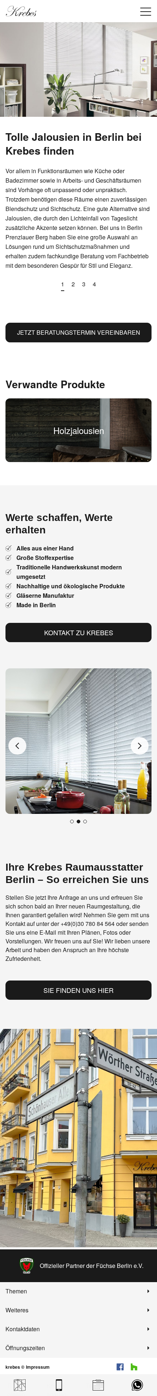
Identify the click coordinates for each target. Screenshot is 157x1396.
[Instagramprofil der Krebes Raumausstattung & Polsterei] (148, 1367)
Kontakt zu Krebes (78, 632)
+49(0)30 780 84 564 (88, 923)
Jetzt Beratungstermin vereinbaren (78, 332)
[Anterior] (17, 746)
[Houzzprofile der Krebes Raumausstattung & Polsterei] (134, 1367)
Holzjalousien (78, 430)
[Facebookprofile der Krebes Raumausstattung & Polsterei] (120, 1367)
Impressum (38, 1367)
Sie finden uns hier (78, 990)
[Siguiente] (140, 746)
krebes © (14, 1367)
